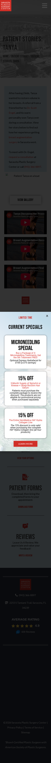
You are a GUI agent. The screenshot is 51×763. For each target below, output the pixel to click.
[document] (25, 381)
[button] (47, 316)
